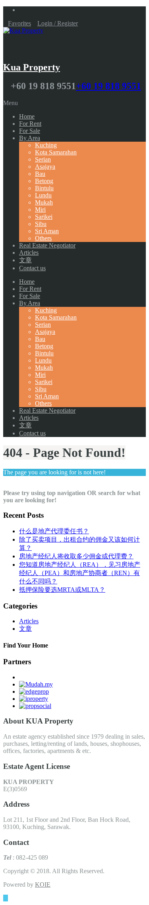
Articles (29, 252)
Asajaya (45, 166)
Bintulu (44, 188)
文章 (25, 260)
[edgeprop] (34, 691)
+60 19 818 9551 (108, 86)
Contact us (32, 268)
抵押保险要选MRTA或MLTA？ (62, 589)
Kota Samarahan (56, 152)
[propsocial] (35, 705)
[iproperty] (33, 698)
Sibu (40, 223)
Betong (44, 180)
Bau (40, 173)
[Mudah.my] (36, 684)
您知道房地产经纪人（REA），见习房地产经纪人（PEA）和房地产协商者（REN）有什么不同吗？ (79, 573)
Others (43, 238)
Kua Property (31, 67)
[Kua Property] (23, 30)
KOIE (42, 884)
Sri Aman (47, 231)
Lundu (43, 195)
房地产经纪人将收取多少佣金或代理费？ (76, 556)
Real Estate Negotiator (47, 245)
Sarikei (43, 216)
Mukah (44, 202)
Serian (43, 159)
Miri (40, 209)
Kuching (46, 145)
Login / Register (57, 23)
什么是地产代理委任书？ (54, 531)
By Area (29, 138)
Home (27, 116)
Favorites (19, 23)
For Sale (29, 130)
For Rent (30, 123)
